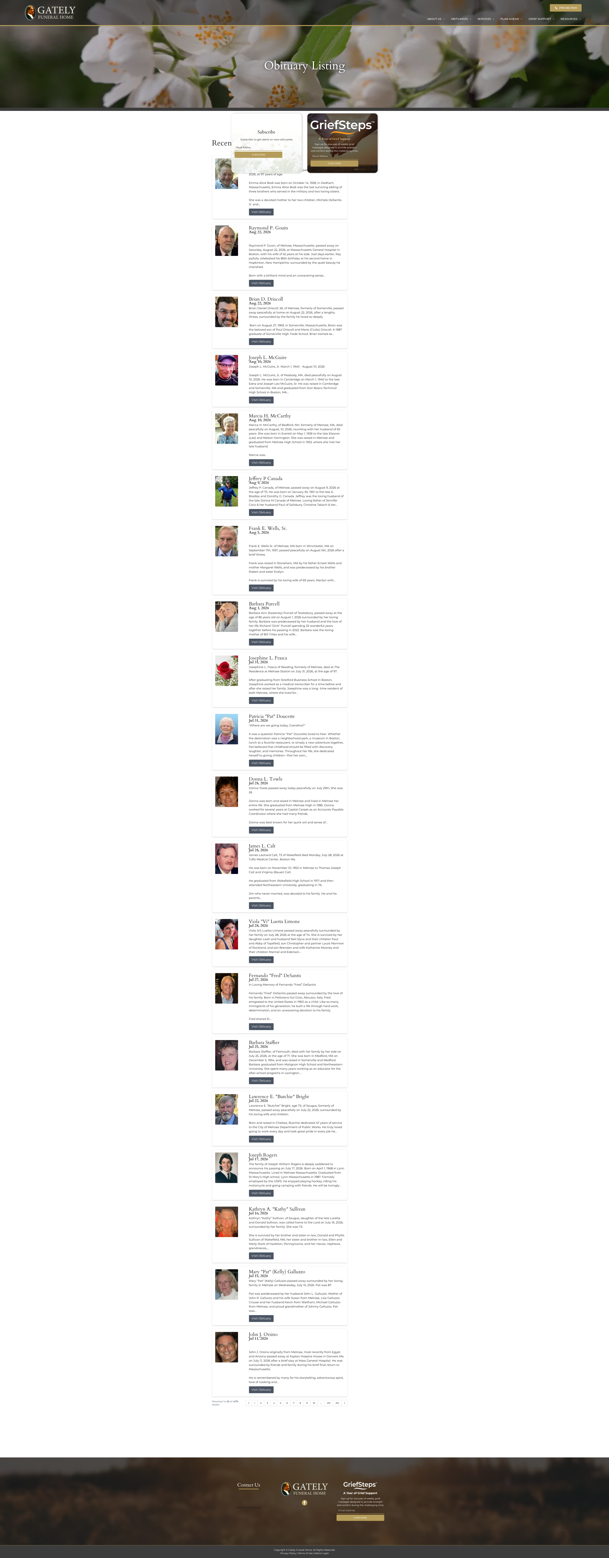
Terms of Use (305, 1553)
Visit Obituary (261, 212)
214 (337, 1403)
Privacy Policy (288, 1553)
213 (328, 1403)
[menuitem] (436, 19)
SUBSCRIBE (258, 154)
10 (314, 1403)
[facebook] (304, 1503)
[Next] (345, 1403)
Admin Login (321, 1553)
